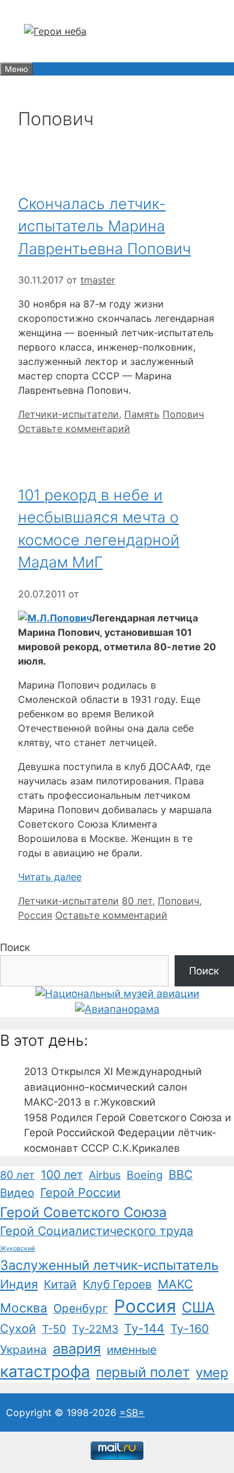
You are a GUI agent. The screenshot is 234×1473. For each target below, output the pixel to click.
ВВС (181, 1174)
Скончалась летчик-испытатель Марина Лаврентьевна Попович (104, 226)
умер (212, 1372)
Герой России (80, 1192)
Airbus (105, 1175)
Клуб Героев (117, 1284)
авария (77, 1348)
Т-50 (54, 1329)
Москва (23, 1307)
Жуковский (17, 1248)
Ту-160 (189, 1328)
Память (142, 414)
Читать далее (50, 877)
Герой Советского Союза (83, 1212)
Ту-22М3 (95, 1329)
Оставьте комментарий (74, 428)
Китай (60, 1284)
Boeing (145, 1174)
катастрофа (45, 1371)
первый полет (143, 1372)
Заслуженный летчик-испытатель (109, 1265)
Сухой (18, 1328)
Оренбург (80, 1308)
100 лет (62, 1174)
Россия (35, 915)
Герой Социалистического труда (96, 1231)
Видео (17, 1192)
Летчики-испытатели (68, 414)
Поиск (15, 947)
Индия (19, 1284)
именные (132, 1350)
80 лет (137, 901)
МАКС (175, 1284)
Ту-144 (144, 1328)
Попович (183, 414)
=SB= (132, 1412)
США (198, 1307)
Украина (23, 1349)
